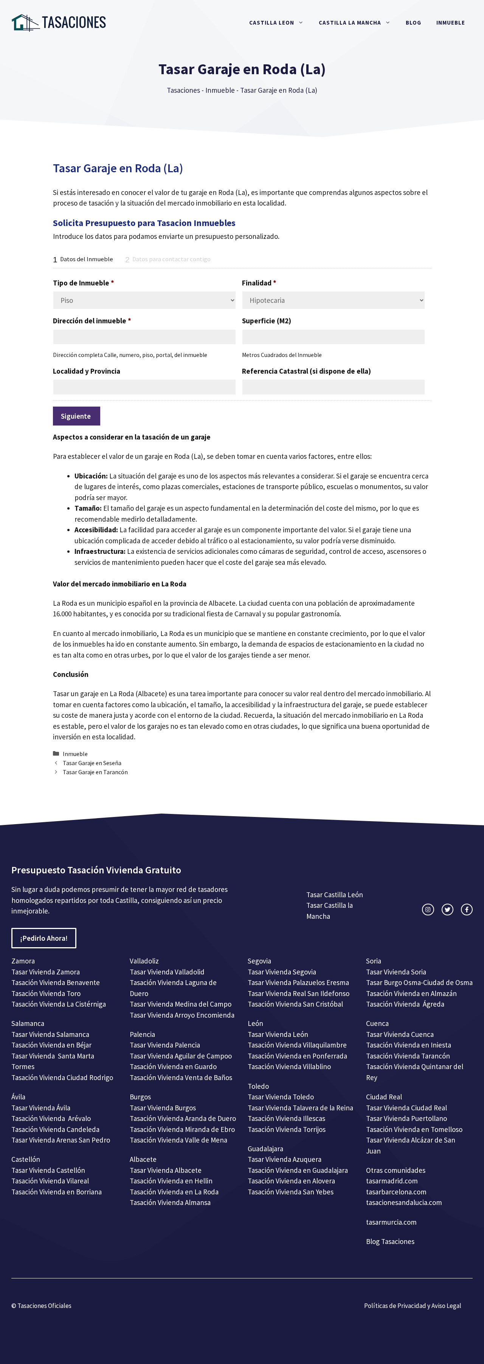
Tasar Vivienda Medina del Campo (180, 1004)
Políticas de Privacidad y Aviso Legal (412, 1306)
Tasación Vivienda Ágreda (405, 1004)
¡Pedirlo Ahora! (44, 938)
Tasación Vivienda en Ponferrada (297, 1055)
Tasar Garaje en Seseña (92, 763)
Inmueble (450, 22)
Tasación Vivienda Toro (46, 993)
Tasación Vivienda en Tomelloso (415, 1129)
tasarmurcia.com (391, 1222)
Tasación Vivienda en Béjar (51, 1044)
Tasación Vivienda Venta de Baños (181, 1077)
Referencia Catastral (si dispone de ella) (306, 371)
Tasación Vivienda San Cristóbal (295, 1004)
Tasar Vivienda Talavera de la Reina (300, 1107)
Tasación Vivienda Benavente (55, 982)
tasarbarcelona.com (396, 1191)
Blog (413, 22)
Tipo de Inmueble (83, 282)
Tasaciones (183, 90)
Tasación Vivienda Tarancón (408, 1055)
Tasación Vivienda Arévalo (51, 1118)
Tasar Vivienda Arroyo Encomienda (182, 1014)
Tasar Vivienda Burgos (163, 1107)
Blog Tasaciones (390, 1241)
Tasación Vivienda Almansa (170, 1202)
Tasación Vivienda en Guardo (173, 1066)
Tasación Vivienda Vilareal (50, 1180)
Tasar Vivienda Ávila (40, 1107)
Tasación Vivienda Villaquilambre (297, 1044)
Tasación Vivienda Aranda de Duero (183, 1118)
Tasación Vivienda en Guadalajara (298, 1170)
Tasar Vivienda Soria (396, 971)
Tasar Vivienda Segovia (283, 971)
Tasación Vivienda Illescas (286, 1118)
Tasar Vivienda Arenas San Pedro (60, 1139)
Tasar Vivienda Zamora (45, 971)
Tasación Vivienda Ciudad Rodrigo (62, 1077)
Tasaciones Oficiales (43, 1306)
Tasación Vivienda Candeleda (55, 1129)
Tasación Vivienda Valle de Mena (178, 1139)
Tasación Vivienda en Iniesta (408, 1044)
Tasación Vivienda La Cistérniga (58, 1004)
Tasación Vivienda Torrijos (287, 1129)
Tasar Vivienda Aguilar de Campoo (181, 1055)
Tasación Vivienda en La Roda (174, 1191)
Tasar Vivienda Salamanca (50, 1034)
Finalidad (259, 282)
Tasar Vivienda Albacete (166, 1170)
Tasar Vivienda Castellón (48, 1170)
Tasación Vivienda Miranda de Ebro (182, 1129)
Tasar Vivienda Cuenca (400, 1034)
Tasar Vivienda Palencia (165, 1044)
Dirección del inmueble (92, 320)
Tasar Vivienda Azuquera (284, 1159)
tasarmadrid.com (392, 1180)
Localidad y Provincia (86, 371)
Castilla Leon (271, 22)
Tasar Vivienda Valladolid (167, 971)
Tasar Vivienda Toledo (281, 1096)
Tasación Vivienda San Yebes (291, 1191)
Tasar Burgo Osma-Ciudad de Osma (419, 982)
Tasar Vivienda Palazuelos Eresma (298, 982)
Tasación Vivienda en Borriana (56, 1191)
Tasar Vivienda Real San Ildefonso (298, 993)
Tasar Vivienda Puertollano (407, 1118)
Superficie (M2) (266, 320)
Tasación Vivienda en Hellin (171, 1180)
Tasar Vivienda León (278, 1034)
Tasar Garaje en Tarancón (95, 772)
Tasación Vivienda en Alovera (291, 1180)
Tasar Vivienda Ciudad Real (406, 1107)
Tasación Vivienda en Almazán (411, 993)
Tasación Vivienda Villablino (289, 1066)
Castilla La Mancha (350, 22)
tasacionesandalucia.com (404, 1202)
